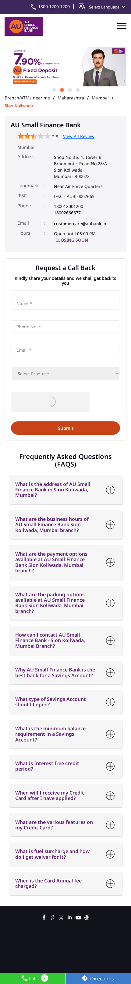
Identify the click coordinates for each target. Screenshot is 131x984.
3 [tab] (69, 89)
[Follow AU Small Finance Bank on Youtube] (78, 916)
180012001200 (68, 206)
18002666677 (67, 213)
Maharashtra (71, 97)
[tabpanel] (65, 66)
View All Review (78, 136)
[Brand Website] (87, 916)
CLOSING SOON (71, 240)
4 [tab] (77, 89)
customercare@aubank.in (80, 223)
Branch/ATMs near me (27, 97)
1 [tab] (53, 89)
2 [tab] (61, 89)
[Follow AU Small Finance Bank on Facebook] (44, 916)
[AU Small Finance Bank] (24, 26)
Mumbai (100, 97)
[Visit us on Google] (52, 916)
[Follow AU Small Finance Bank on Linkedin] (70, 916)
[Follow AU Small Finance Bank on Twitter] (61, 916)
